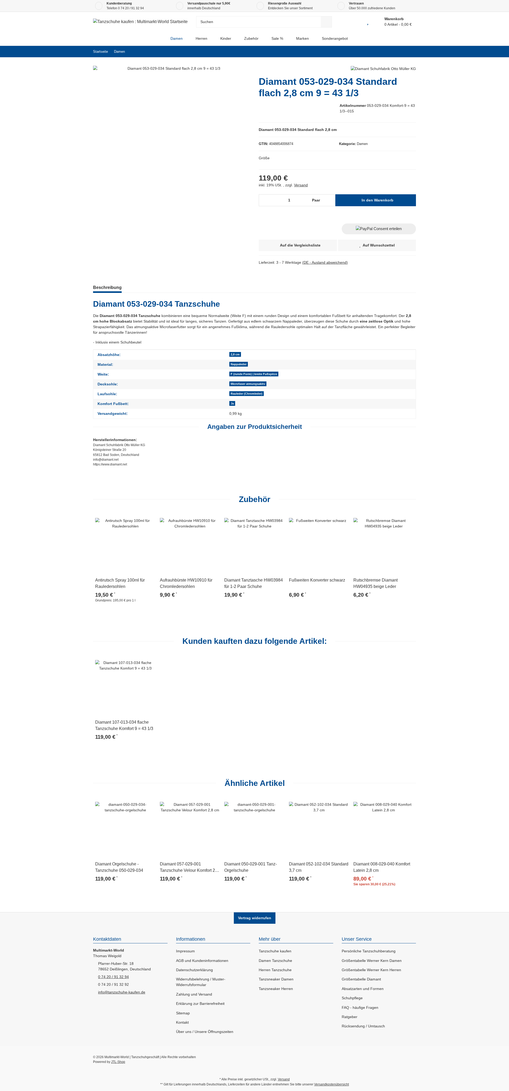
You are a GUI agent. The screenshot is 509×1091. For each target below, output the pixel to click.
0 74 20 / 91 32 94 (131, 8)
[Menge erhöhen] (330, 200)
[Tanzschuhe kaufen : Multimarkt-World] (159, 39)
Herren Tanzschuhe (275, 970)
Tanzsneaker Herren (276, 989)
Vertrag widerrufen (254, 918)
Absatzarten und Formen (363, 989)
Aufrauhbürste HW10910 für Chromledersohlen (186, 583)
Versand (301, 185)
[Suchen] (326, 22)
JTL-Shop (118, 1062)
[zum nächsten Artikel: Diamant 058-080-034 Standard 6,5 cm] (410, 51)
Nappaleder (239, 364)
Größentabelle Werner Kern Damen (372, 960)
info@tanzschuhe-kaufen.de (121, 992)
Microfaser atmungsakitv (248, 383)
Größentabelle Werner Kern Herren (371, 970)
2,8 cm (235, 354)
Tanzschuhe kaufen (275, 951)
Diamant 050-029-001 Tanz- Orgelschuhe (250, 867)
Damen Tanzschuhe (275, 960)
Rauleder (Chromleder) (246, 393)
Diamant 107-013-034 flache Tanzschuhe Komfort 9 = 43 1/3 (124, 725)
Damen (362, 144)
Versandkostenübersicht (331, 1084)
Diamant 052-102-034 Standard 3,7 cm (318, 867)
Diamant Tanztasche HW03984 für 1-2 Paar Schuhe (253, 583)
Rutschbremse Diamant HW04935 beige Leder (375, 583)
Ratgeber (349, 1017)
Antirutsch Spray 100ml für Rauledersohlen (120, 583)
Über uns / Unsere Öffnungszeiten (204, 1032)
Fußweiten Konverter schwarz (317, 580)
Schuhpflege (352, 998)
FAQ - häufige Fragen (360, 1007)
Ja (232, 403)
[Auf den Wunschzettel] (149, 519)
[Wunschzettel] (367, 21)
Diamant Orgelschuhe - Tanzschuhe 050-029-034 (119, 867)
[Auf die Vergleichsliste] (136, 519)
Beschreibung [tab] (107, 287)
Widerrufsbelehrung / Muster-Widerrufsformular (200, 982)
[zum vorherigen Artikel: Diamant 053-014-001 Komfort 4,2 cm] (399, 51)
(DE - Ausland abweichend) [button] (325, 262)
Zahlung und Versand (194, 994)
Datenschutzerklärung (194, 970)
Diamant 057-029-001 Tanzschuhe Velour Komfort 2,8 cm (189, 868)
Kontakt (182, 1022)
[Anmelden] (355, 21)
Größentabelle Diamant (361, 979)
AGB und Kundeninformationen (202, 960)
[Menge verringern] (264, 200)
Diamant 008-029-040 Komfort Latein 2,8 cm (381, 867)
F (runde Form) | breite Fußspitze (254, 374)
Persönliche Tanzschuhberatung (369, 951)
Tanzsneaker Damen (276, 979)
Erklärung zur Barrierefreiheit (200, 1003)
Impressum (185, 951)
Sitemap (183, 1013)
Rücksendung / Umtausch (363, 1026)
